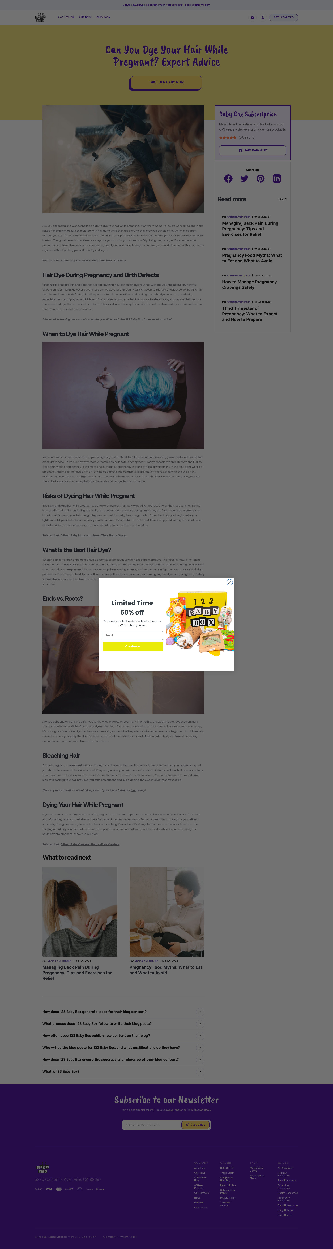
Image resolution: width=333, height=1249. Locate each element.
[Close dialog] (230, 582)
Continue (132, 646)
